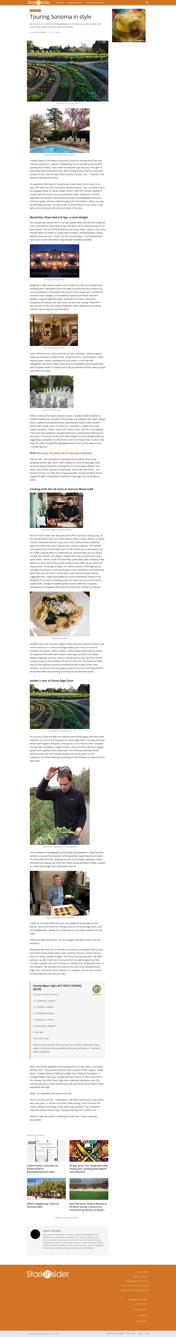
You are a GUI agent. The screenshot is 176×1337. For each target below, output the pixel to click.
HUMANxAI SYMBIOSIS (134, 1290)
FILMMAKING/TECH (137, 1281)
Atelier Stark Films (95, 3)
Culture (59, 3)
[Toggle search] (147, 2)
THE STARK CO (141, 1304)
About (147, 1333)
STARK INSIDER (141, 1310)
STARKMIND (142, 1315)
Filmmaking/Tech (75, 3)
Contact (140, 1333)
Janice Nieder (39, 32)
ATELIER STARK (141, 1321)
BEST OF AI (142, 1276)
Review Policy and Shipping (115, 1333)
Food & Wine (35, 10)
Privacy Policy (130, 1333)
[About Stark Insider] (129, 25)
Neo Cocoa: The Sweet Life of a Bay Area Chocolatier (65, 453)
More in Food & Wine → (67, 1218)
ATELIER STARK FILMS (135, 1286)
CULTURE (143, 1272)
